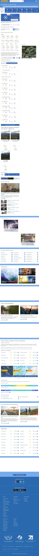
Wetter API (4, 508)
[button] (10, 124)
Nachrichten (4, 520)
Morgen (4, 6)
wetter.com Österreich (6, 504)
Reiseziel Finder (16, 523)
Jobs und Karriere (5, 546)
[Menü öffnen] (38, 1)
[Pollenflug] (36, 1)
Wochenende (12, 6)
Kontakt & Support (26, 546)
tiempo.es (4, 511)
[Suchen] (22, 1)
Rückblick (35, 6)
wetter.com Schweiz (5, 503)
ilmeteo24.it (4, 514)
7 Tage (16, 6)
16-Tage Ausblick (36, 10)
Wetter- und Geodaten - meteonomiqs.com (6, 510)
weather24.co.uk (5, 516)
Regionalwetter (5, 525)
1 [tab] (18, 378)
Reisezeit (31, 6)
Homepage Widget (5, 507)
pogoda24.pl (4, 515)
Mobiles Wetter (26, 496)
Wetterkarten (16, 496)
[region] (10, 70)
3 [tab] (20, 378)
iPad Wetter (25, 499)
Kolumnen (4, 499)
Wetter (4, 496)
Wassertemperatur (16, 503)
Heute (1, 6)
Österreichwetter (5, 524)
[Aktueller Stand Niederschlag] (29, 52)
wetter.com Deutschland (6, 502)
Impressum (31, 546)
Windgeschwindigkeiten (17, 499)
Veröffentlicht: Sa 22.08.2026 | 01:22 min (6, 197)
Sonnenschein (15, 502)
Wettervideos (5, 518)
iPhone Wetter (26, 498)
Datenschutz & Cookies (11, 546)
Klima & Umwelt (16, 525)
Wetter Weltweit (5, 528)
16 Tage (19, 6)
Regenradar (23, 6)
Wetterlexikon (5, 529)
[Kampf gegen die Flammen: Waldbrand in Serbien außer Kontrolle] (10, 187)
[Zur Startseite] (5, 1)
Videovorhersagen (5, 498)
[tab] (3, 63)
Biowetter (15, 520)
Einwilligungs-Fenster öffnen (19, 546)
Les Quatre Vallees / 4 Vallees (11, 348)
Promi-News (4, 530)
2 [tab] (19, 378)
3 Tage (8, 6)
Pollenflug (27, 6)
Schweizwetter (5, 523)
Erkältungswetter (16, 524)
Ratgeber (15, 518)
